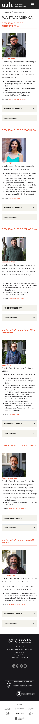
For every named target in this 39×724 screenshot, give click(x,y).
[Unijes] (20, 718)
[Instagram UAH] (18, 666)
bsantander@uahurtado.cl (17, 99)
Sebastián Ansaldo (9, 262)
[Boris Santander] (14, 45)
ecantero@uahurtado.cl (17, 604)
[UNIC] (31, 709)
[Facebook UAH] (21, 666)
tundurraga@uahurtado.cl (17, 509)
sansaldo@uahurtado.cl (17, 299)
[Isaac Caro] (14, 352)
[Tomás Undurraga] (14, 465)
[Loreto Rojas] (14, 149)
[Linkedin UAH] (14, 666)
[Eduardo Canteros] (14, 562)
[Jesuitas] (31, 713)
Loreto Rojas (7, 163)
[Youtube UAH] (25, 666)
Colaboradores (10, 118)
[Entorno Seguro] (7, 713)
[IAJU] (19, 709)
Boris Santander (8, 58)
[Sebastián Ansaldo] (14, 248)
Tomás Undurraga (9, 478)
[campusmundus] (19, 713)
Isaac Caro (6, 365)
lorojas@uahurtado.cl (16, 198)
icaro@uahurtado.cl (15, 414)
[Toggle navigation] (32, 4)
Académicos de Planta (13, 108)
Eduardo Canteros (9, 575)
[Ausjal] (7, 709)
